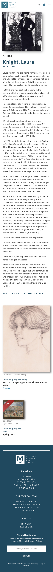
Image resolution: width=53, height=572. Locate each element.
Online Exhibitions (26, 485)
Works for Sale (26, 501)
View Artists (26, 479)
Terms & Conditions (26, 507)
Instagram (27, 524)
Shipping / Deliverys (26, 504)
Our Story (26, 476)
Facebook (26, 527)
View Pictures (26, 482)
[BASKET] (44, 4)
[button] (39, 5)
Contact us (26, 488)
